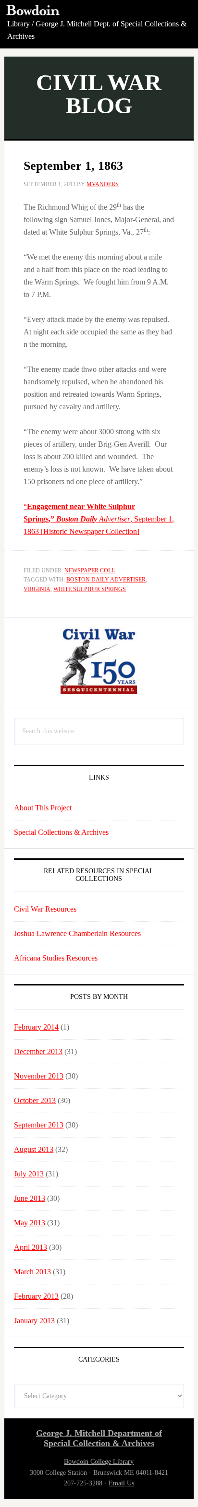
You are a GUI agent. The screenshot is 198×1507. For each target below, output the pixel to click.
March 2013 (32, 1272)
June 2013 (29, 1198)
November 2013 (38, 1076)
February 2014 (36, 1027)
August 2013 (33, 1149)
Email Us (121, 1483)
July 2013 (29, 1174)
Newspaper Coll (89, 570)
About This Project (43, 808)
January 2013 (34, 1321)
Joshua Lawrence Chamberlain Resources (77, 933)
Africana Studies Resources (56, 958)
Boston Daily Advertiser (106, 579)
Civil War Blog (98, 94)
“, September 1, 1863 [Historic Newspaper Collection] (99, 518)
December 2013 (38, 1051)
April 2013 (30, 1247)
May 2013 (29, 1223)
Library (18, 24)
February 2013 (36, 1296)
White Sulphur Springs (89, 589)
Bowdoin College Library (99, 1461)
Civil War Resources (45, 909)
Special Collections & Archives (61, 832)
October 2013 (35, 1100)
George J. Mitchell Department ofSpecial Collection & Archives (99, 1438)
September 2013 (38, 1125)
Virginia (37, 589)
